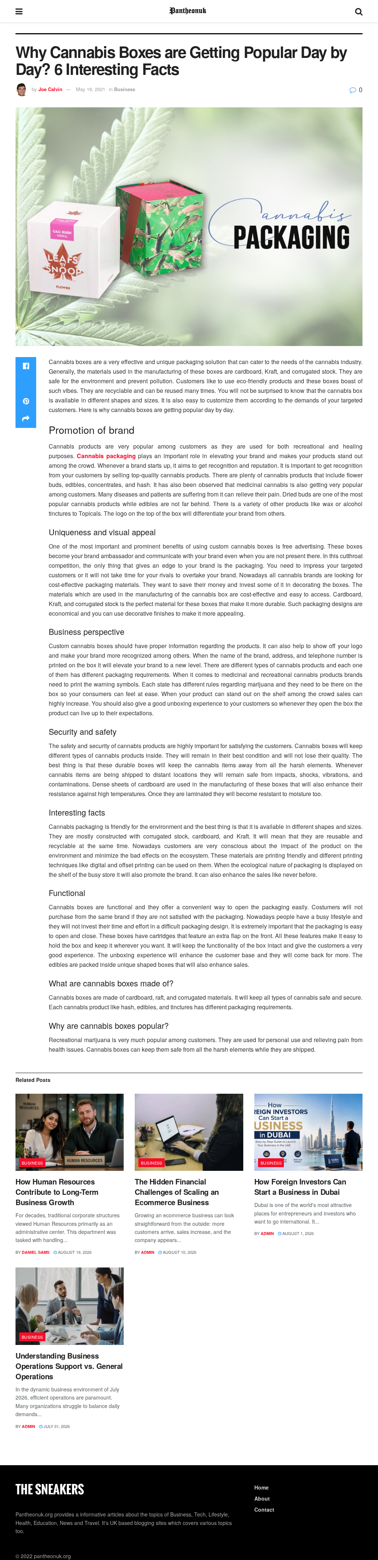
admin (147, 1252)
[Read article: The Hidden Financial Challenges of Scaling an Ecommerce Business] (189, 1132)
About (262, 1498)
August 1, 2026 (297, 1233)
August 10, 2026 (179, 1252)
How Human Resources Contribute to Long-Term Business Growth (57, 1191)
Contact (264, 1509)
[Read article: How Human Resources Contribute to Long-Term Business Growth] (70, 1132)
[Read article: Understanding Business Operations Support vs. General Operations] (70, 1306)
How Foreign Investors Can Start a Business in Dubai (300, 1186)
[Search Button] (358, 11)
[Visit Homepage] (189, 11)
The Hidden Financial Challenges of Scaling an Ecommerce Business (177, 1191)
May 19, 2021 (90, 89)
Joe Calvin (50, 89)
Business (124, 89)
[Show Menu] (19, 11)
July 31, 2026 (56, 1426)
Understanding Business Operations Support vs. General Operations (69, 1365)
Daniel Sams (35, 1252)
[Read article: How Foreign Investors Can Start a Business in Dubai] (308, 1132)
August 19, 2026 (74, 1252)
